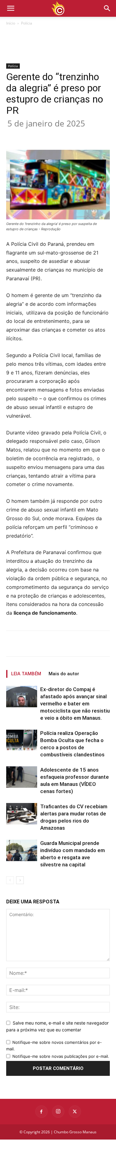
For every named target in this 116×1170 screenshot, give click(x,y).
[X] (46, 135)
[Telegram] (103, 135)
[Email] (89, 135)
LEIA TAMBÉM (26, 674)
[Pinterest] (60, 135)
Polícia (26, 23)
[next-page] (20, 880)
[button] (107, 8)
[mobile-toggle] (10, 8)
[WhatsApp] (74, 135)
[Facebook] (32, 135)
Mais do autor (64, 674)
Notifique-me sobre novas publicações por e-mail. (60, 1056)
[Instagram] (58, 1111)
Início (10, 23)
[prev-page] (10, 880)
